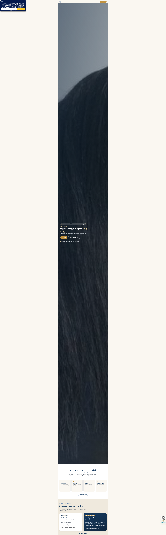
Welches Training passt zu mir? (74, 237)
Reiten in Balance (65, 1)
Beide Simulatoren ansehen (83, 533)
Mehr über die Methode (83, 494)
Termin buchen (63, 237)
